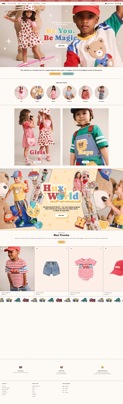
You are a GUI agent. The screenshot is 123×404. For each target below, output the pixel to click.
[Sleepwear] (69, 93)
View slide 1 (16, 289)
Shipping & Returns (36, 386)
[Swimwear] (86, 93)
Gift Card (3, 394)
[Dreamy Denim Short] (51, 268)
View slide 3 (18, 289)
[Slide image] (61, 36)
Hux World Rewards (5, 387)
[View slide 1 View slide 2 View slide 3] (51, 268)
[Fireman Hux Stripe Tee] (17, 268)
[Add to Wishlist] (32, 248)
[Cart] (120, 3)
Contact (33, 392)
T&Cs (33, 391)
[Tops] (21, 93)
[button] (19, 3)
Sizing (33, 387)
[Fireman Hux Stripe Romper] (86, 268)
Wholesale (34, 394)
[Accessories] (102, 93)
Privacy (33, 389)
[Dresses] (53, 93)
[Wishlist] (118, 3)
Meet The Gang (5, 389)
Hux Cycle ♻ (4, 392)
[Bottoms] (37, 93)
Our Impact (4, 391)
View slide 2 (17, 289)
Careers (33, 396)
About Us (4, 386)
